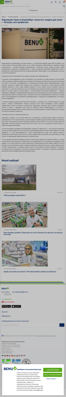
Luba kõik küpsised (53, 370)
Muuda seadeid (51, 378)
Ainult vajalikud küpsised (52, 374)
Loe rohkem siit (38, 390)
